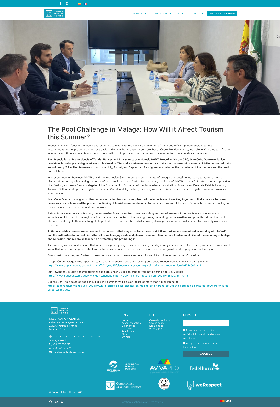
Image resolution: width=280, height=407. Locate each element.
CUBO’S (195, 13)
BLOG (181, 13)
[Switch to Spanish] (80, 3)
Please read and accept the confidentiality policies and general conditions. (201, 334)
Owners (126, 336)
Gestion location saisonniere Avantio (142, 402)
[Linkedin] (62, 401)
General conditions (159, 320)
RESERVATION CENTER (64, 318)
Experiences (128, 325)
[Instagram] (56, 401)
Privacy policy (157, 328)
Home (125, 320)
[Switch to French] (86, 3)
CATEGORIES (160, 13)
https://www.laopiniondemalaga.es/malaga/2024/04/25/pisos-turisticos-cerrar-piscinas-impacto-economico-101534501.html (124, 265)
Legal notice (156, 325)
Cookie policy (156, 323)
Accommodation (131, 323)
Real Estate (128, 331)
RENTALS (137, 13)
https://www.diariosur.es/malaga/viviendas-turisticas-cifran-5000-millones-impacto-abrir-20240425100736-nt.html (118, 275)
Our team (127, 328)
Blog (124, 334)
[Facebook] (50, 401)
